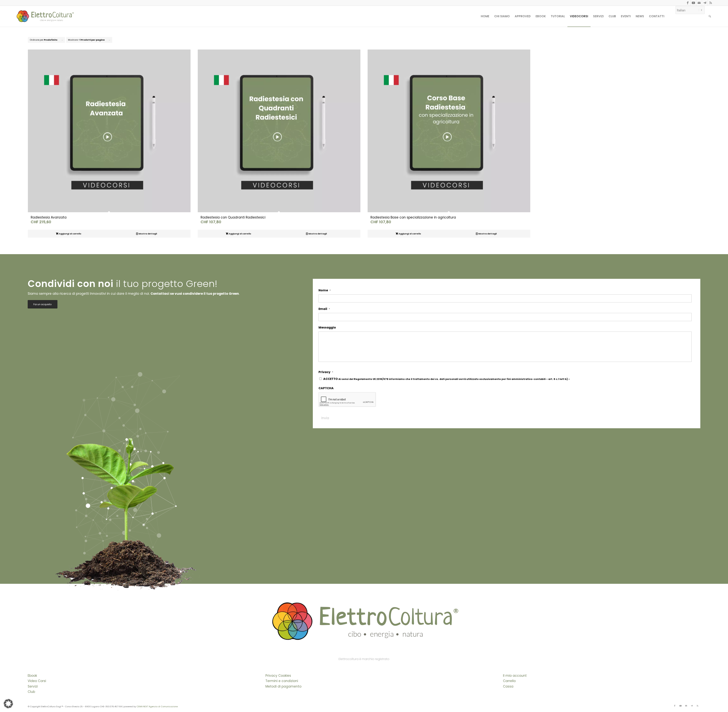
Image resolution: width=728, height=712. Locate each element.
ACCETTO (461, 379)
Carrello (509, 681)
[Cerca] (709, 16)
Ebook (32, 675)
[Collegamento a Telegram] (705, 3)
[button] (8, 703)
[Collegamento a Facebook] (687, 3)
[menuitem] (485, 16)
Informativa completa (585, 379)
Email (324, 309)
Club (31, 691)
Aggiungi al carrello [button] (69, 233)
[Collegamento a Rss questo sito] (710, 3)
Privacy (325, 372)
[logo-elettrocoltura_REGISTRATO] (45, 16)
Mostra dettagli (147, 233)
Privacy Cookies (278, 675)
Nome (324, 290)
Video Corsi (37, 681)
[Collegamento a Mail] (699, 3)
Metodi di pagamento (283, 686)
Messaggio (327, 327)
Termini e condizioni (281, 681)
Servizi (33, 686)
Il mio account (515, 675)
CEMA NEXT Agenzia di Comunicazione (157, 706)
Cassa (508, 686)
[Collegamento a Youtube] (693, 3)
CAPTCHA (326, 388)
